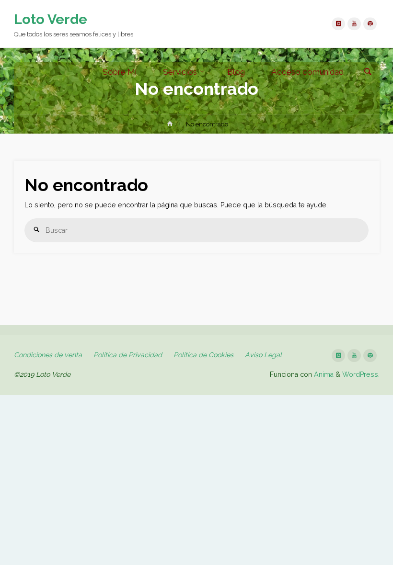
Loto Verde (50, 19)
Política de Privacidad (127, 355)
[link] (368, 72)
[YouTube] (353, 23)
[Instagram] (338, 23)
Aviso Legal (263, 355)
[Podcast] (369, 23)
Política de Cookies (203, 355)
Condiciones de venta (48, 355)
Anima (323, 374)
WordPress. (361, 374)
